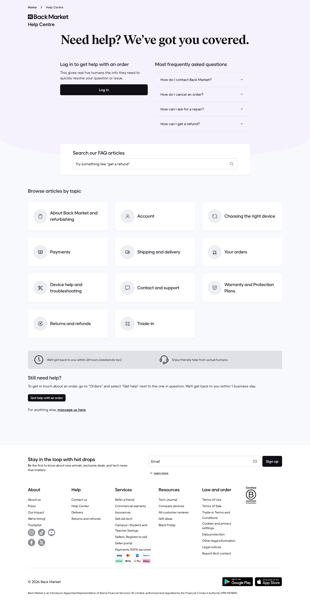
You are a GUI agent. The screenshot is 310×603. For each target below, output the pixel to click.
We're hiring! (36, 519)
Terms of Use (211, 500)
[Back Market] (155, 17)
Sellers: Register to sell (131, 537)
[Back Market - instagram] (31, 532)
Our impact (36, 512)
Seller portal (123, 543)
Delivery (77, 512)
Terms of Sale (211, 506)
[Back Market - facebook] (31, 542)
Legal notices (211, 547)
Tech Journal (168, 500)
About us (34, 500)
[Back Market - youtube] (51, 532)
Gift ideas (165, 519)
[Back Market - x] (41, 542)
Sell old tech (124, 519)
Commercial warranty (130, 506)
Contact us (79, 500)
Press (32, 506)
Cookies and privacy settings (216, 525)
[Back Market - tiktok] (41, 532)
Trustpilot (35, 525)
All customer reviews (174, 512)
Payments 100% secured (133, 549)
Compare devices (171, 506)
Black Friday (167, 525)
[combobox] (155, 163)
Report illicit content (216, 553)
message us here (71, 409)
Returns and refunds (86, 519)
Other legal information (218, 541)
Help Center (80, 506)
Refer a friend (124, 500)
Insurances (123, 512)
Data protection (213, 534)
